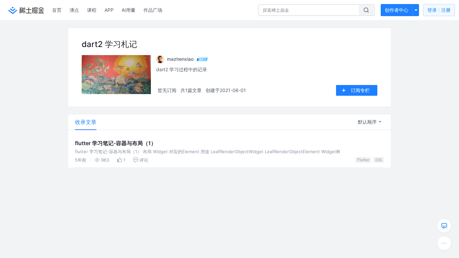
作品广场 (152, 10)
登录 (439, 10)
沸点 (74, 10)
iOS (378, 159)
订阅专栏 (360, 90)
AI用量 (128, 10)
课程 (91, 10)
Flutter (363, 159)
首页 (56, 10)
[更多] (444, 243)
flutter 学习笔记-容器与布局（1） (115, 143)
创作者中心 (396, 10)
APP (109, 10)
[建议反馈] (444, 225)
